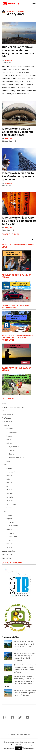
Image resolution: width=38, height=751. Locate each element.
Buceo (4, 411)
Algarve (11, 533)
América (7, 425)
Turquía (9, 547)
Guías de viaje (7, 421)
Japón (8, 486)
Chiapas (12, 450)
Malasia (9, 490)
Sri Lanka (9, 497)
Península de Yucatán (16, 457)
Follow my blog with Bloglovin (19, 734)
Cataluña (12, 522)
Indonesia (9, 483)
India (8, 479)
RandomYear (6, 558)
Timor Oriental (11, 504)
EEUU (8, 439)
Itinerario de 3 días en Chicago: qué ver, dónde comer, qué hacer (17, 131)
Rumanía (9, 544)
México (9, 443)
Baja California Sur (15, 447)
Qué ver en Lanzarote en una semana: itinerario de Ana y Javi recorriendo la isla (18, 51)
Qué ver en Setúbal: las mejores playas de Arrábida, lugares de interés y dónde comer (25, 692)
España (9, 518)
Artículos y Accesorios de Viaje (13, 407)
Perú (8, 461)
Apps (4, 403)
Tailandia (9, 500)
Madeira (11, 540)
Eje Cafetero (13, 432)
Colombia (9, 429)
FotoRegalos (6, 418)
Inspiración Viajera (8, 551)
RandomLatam (7, 554)
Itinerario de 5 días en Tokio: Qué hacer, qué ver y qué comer (18, 176)
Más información (28, 748)
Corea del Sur (11, 472)
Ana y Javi (8, 60)
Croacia (9, 515)
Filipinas (9, 475)
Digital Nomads (7, 414)
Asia (5, 465)
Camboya (9, 468)
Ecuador (9, 436)
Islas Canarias (14, 526)
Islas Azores (13, 536)
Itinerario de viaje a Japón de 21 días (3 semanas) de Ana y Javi (19, 220)
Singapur (9, 493)
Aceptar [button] (18, 748)
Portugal (9, 529)
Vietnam (9, 508)
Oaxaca (11, 454)
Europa (6, 511)
